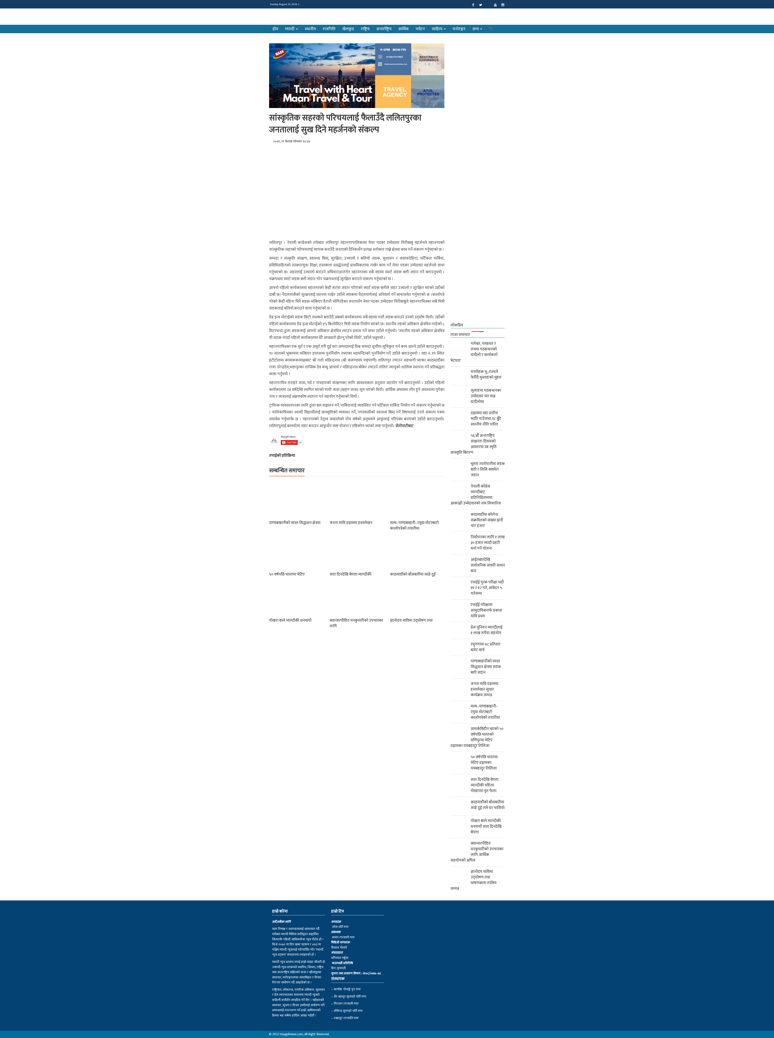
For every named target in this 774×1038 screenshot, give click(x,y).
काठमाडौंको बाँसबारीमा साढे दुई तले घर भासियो (488, 805)
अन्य (476, 28)
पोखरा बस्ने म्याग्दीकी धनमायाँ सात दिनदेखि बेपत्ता (486, 826)
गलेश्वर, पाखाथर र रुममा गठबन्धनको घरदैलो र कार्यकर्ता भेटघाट (473, 352)
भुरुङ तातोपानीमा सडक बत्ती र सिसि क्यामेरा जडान (488, 469)
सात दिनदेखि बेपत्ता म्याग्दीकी (350, 574)
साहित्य (437, 28)
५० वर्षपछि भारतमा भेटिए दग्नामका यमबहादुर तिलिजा (484, 763)
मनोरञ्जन (459, 28)
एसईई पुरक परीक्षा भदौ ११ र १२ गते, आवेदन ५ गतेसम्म (487, 588)
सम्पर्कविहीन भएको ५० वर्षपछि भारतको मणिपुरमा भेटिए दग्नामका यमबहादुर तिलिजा (477, 737)
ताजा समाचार (460, 334)
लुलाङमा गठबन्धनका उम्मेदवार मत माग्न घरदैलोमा (486, 396)
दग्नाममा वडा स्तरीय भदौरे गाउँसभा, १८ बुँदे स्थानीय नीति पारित (486, 419)
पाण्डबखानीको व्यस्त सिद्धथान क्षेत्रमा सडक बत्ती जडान (486, 667)
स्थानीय (310, 28)
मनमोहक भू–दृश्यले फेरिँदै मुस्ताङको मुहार (486, 374)
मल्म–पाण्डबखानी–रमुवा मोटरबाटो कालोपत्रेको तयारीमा (414, 525)
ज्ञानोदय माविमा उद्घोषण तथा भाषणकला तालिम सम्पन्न (473, 880)
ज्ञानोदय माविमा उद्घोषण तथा (411, 620)
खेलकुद (348, 28)
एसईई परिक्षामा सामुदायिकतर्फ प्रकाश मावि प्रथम (486, 610)
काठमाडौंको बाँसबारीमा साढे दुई (413, 574)
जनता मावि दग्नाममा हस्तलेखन (351, 522)
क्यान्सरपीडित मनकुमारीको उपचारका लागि (356, 623)
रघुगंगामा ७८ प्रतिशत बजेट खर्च (485, 647)
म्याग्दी (290, 28)
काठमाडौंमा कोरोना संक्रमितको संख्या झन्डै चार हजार (487, 520)
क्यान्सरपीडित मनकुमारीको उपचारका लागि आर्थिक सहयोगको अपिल (476, 852)
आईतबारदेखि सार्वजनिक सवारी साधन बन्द (488, 565)
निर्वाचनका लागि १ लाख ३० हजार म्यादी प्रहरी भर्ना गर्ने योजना (488, 543)
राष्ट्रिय (365, 28)
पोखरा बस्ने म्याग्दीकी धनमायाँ (290, 620)
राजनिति (329, 28)
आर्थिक (403, 28)
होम (275, 28)
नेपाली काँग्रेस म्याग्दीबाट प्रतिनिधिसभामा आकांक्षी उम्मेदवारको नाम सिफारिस (475, 495)
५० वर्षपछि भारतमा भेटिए (287, 574)
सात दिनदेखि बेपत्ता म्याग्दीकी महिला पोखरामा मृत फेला (484, 785)
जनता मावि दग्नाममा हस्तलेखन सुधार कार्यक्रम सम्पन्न (484, 689)
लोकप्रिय (456, 325)
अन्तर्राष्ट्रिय (383, 28)
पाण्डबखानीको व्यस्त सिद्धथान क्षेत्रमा (294, 522)
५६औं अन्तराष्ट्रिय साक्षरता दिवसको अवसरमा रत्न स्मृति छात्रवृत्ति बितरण (473, 444)
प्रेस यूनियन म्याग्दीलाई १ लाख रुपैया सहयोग (486, 630)
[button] (491, 29)
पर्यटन (420, 28)
